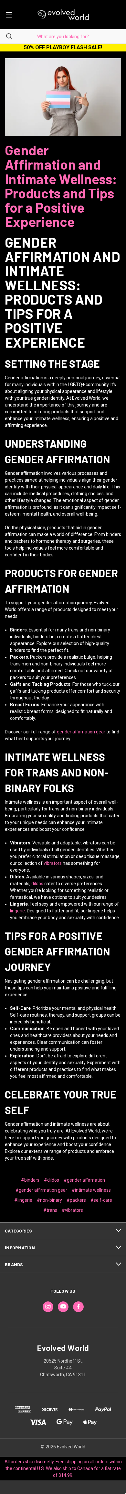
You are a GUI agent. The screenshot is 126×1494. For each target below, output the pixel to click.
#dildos (51, 1180)
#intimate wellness (91, 1190)
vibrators (53, 863)
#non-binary (49, 1200)
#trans (50, 1210)
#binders (30, 1180)
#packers (76, 1200)
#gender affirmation (84, 1180)
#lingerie (23, 1200)
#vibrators (72, 1210)
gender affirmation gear (81, 731)
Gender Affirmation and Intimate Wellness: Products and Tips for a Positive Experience (61, 185)
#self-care (101, 1200)
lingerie (17, 910)
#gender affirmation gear (41, 1190)
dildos (37, 883)
